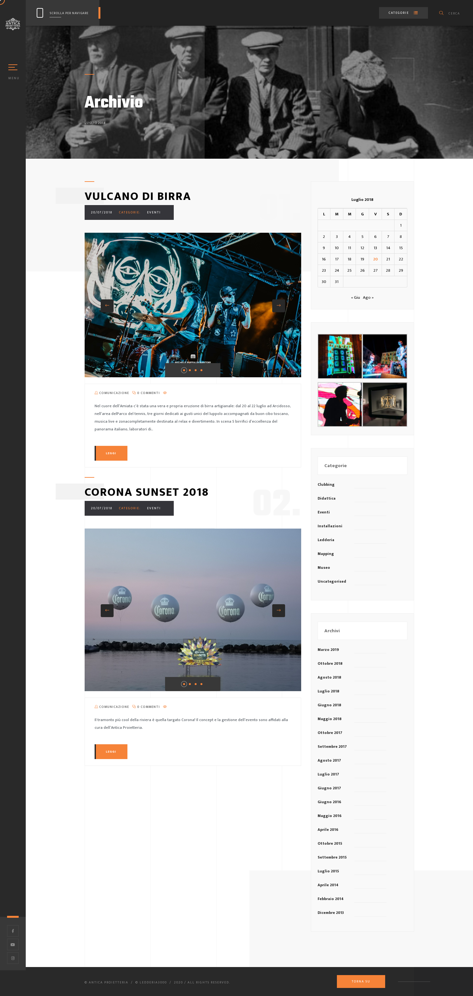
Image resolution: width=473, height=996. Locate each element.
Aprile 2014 (328, 885)
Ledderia (326, 540)
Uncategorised (332, 581)
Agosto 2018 (329, 677)
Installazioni (330, 526)
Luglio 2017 (328, 774)
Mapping (326, 553)
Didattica (327, 498)
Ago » (368, 297)
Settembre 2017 (332, 746)
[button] (107, 305)
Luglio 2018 (328, 691)
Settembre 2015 (332, 857)
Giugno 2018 (329, 705)
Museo (324, 567)
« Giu (355, 297)
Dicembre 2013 (331, 912)
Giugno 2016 (329, 802)
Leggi (111, 453)
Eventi (154, 212)
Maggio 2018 (329, 719)
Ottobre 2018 (330, 663)
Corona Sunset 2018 (147, 492)
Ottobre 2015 (330, 843)
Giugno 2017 (329, 788)
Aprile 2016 (328, 829)
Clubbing (326, 484)
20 (375, 259)
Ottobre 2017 (330, 732)
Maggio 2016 (329, 816)
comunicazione (113, 393)
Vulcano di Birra (138, 196)
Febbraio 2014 (331, 899)
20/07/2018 (102, 212)
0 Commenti (148, 393)
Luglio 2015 (328, 871)
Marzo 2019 (328, 649)
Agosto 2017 (329, 760)
